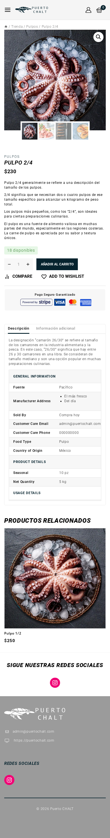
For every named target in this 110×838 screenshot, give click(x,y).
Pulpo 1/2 (12, 633)
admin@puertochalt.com (33, 731)
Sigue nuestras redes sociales (55, 665)
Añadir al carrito (57, 264)
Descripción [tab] (18, 328)
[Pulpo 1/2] (55, 578)
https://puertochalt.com (33, 740)
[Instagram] (55, 683)
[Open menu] (7, 9)
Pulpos (12, 157)
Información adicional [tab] (55, 328)
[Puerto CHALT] (31, 10)
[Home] (6, 27)
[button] (98, 37)
